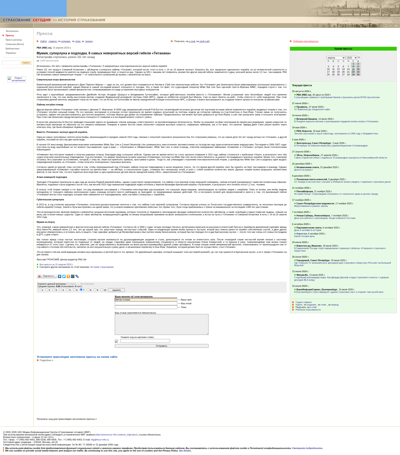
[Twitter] (64, 276)
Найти (299, 304)
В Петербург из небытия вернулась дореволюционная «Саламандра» (331, 145)
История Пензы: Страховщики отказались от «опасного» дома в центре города (336, 194)
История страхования (102, 267)
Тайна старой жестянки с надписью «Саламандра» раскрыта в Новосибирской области (340, 157)
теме (323, 304)
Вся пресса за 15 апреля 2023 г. (56, 264)
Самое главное (304, 302)
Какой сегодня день (304, 236)
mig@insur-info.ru (100, 439)
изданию (311, 304)
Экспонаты (12, 31)
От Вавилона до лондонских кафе (312, 109)
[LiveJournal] (77, 276)
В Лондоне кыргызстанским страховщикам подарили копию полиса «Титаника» (336, 121)
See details (185, 450)
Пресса (10, 35)
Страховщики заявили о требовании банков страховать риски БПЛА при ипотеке (337, 97)
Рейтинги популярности (308, 309)
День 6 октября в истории (307, 230)
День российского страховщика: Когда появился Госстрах (325, 218)
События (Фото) (15, 44)
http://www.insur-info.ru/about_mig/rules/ (116, 434)
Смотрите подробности (307, 448)
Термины (11, 53)
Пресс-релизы (14, 40)
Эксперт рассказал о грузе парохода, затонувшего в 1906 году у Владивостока (336, 133)
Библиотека (12, 48)
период (335, 304)
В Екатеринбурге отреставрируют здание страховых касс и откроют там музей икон (338, 292)
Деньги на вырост (303, 169)
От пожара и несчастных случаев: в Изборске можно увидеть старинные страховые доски (342, 182)
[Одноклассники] (68, 276)
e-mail (313, 307)
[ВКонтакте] (60, 276)
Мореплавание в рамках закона (311, 206)
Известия (301, 233)
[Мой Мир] (73, 276)
